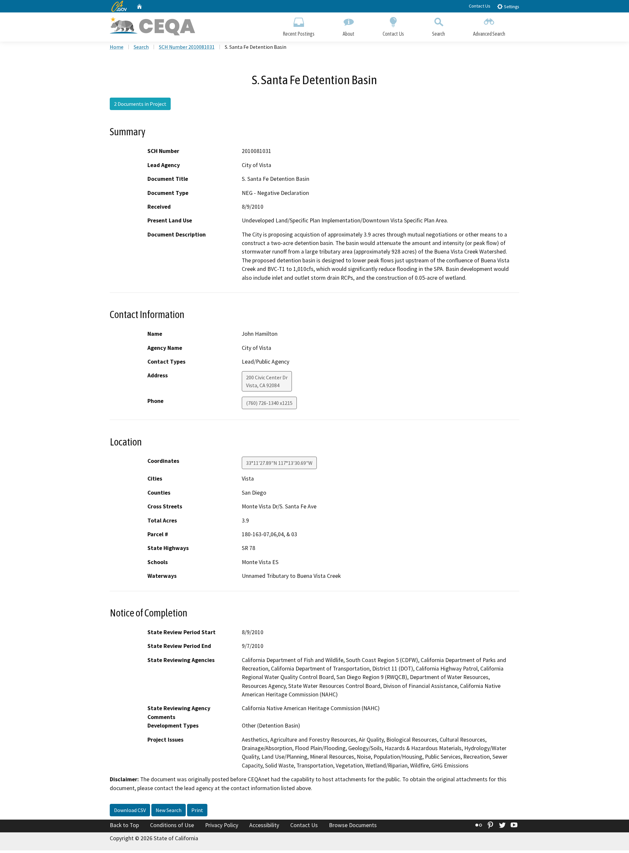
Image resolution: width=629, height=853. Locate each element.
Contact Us (479, 6)
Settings (511, 6)
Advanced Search (489, 34)
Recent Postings (298, 34)
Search (438, 34)
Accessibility (264, 825)
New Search (168, 810)
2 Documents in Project (140, 104)
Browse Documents (353, 825)
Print (197, 810)
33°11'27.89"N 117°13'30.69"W (279, 463)
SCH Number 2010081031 (187, 47)
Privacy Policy (221, 825)
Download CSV (130, 810)
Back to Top (124, 825)
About (348, 34)
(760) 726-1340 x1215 (269, 403)
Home (117, 47)
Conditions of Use (172, 825)
